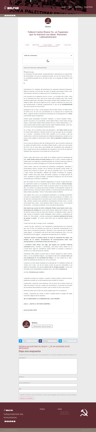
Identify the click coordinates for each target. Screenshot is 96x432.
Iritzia (70, 7)
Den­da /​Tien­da (88, 7)
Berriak (64, 7)
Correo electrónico (24, 382)
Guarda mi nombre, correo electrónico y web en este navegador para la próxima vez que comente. (48, 394)
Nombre (21, 376)
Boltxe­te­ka (78, 7)
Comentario (22, 357)
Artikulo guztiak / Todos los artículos (42, 326)
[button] (71, 55)
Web (20, 388)
